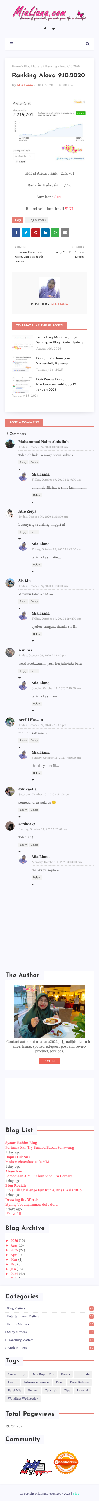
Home (16, 66)
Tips (67, 1390)
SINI (58, 197)
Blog (76, 1494)
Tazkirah (51, 1390)
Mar (14, 1259)
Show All (14, 1214)
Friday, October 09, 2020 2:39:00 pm (42, 655)
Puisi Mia (14, 1390)
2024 (15, 1274)
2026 (15, 1240)
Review (33, 1390)
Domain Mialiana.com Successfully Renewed (53, 361)
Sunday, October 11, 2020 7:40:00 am (56, 688)
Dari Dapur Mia (43, 1374)
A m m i (25, 650)
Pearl (59, 1382)
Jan (14, 1269)
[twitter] (53, 28)
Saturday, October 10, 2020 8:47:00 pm (44, 795)
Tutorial (82, 1390)
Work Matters (50, 1348)
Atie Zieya (27, 511)
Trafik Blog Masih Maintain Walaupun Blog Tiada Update (59, 340)
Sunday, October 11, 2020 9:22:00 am (43, 829)
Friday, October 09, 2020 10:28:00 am (43, 447)
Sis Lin (24, 580)
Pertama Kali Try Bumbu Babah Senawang (39, 1147)
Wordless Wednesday (23, 1399)
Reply (23, 462)
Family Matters (50, 1324)
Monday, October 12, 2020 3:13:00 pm (57, 862)
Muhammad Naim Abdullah (43, 441)
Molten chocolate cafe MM (27, 1162)
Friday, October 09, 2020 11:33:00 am (43, 586)
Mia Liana (25, 85)
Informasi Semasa (36, 1382)
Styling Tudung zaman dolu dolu (31, 1204)
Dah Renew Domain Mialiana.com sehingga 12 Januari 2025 (56, 384)
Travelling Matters (50, 1340)
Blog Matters (33, 66)
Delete (34, 462)
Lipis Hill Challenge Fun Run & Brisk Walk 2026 (43, 1190)
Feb (14, 1264)
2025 (15, 1250)
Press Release (79, 1382)
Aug (14, 1245)
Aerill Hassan (30, 719)
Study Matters (50, 1332)
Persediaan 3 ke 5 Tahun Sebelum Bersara (39, 1176)
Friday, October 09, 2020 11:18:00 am (43, 517)
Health (12, 1382)
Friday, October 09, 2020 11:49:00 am (56, 480)
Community (16, 1374)
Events (65, 1374)
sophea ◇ (26, 823)
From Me (83, 1374)
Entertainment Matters (50, 1316)
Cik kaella (27, 789)
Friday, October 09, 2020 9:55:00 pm (42, 725)
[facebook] (45, 28)
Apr (14, 1255)
